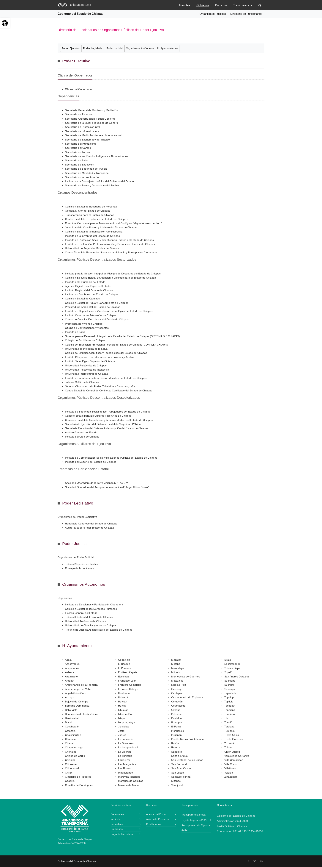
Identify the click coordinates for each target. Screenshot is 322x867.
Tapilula (228, 701)
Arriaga (69, 697)
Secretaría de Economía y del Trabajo (87, 139)
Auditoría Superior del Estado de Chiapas (89, 527)
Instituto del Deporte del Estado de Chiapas (90, 461)
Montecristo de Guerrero (185, 676)
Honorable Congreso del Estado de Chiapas (91, 523)
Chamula (70, 739)
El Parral (176, 726)
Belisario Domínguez (77, 705)
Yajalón (228, 772)
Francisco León (127, 680)
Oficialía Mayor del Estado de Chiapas (87, 210)
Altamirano (71, 676)
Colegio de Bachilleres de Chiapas (85, 340)
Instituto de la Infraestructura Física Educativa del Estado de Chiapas (105, 378)
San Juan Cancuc (181, 768)
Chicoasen (71, 764)
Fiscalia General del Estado (81, 612)
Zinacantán (231, 776)
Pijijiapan (176, 734)
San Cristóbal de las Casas (187, 759)
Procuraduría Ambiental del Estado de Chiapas (92, 306)
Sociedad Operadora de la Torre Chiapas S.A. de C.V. (96, 482)
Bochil (68, 722)
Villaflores (230, 768)
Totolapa (229, 726)
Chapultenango (74, 747)
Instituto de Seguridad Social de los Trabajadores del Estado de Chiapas (107, 411)
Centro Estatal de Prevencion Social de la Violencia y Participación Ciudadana (111, 252)
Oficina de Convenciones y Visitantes (87, 327)
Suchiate (229, 684)
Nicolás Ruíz (178, 684)
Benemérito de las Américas (81, 714)
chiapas (80, 4)
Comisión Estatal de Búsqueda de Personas (91, 206)
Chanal (69, 743)
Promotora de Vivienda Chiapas (83, 323)
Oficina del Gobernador (79, 89)
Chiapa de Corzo (75, 755)
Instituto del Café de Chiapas (82, 436)
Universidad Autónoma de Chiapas (85, 621)
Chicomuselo (72, 768)
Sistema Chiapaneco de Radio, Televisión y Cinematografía (100, 386)
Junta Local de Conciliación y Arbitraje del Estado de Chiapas (101, 227)
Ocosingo (176, 689)
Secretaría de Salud (77, 160)
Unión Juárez (232, 751)
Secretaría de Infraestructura (82, 131)
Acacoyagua (72, 663)
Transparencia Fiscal (193, 814)
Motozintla (177, 680)
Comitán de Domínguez (79, 785)
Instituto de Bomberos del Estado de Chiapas (91, 294)
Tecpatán (229, 705)
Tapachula (230, 693)
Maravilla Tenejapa (129, 776)
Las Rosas (124, 768)
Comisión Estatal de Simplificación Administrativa (93, 231)
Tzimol (228, 747)
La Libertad (125, 751)
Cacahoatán (72, 726)
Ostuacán (177, 701)
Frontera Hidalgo (128, 689)
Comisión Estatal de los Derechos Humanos (91, 608)
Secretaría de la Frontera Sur (82, 177)
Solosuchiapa (232, 668)
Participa (221, 5)
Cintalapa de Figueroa (78, 776)
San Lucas (177, 772)
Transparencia (242, 5)
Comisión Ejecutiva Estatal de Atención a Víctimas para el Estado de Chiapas (110, 277)
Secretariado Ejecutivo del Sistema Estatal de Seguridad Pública (103, 424)
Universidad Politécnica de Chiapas (86, 365)
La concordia (125, 739)
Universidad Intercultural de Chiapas (86, 373)
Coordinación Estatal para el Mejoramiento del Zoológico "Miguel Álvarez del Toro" (113, 223)
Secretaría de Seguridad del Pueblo (86, 168)
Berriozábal (71, 718)
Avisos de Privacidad (158, 819)
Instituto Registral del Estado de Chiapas (89, 290)
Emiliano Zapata (127, 672)
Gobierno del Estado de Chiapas (80, 13)
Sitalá (227, 659)
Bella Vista (71, 709)
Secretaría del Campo (78, 147)
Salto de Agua (179, 755)
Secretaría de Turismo (78, 152)
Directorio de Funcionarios (246, 13)
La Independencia (128, 747)
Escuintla (123, 676)
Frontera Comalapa (129, 684)
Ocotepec (177, 693)
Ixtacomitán (125, 714)
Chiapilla (70, 759)
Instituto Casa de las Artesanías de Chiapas (90, 315)
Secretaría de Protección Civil (82, 126)
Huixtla (122, 705)
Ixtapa (121, 718)
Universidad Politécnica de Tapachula (87, 369)
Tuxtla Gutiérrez (233, 739)
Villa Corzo (230, 764)
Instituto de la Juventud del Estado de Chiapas (92, 235)
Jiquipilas (123, 726)
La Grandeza (126, 743)
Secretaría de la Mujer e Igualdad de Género (91, 122)
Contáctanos (153, 824)
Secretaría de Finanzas (79, 114)
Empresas (117, 828)
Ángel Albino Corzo (76, 693)
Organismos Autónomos (140, 48)
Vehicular (116, 819)
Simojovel (177, 785)
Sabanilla (176, 751)
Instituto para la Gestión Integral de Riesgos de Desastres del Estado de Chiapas (113, 273)
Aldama (69, 672)
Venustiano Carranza (236, 755)
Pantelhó (176, 718)
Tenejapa (229, 709)
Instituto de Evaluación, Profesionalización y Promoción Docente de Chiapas (110, 244)
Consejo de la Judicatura (79, 568)
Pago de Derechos (122, 833)
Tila (226, 718)
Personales (117, 814)
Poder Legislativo (93, 48)
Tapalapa (229, 697)
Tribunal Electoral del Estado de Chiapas (89, 617)
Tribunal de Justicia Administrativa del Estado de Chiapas (98, 629)
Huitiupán (123, 697)
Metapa (175, 663)
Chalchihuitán (73, 734)
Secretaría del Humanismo (81, 143)
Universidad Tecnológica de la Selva (86, 348)
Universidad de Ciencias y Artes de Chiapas (90, 625)
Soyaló (228, 672)
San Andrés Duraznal (236, 676)
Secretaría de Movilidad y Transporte (87, 172)
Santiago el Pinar (181, 776)
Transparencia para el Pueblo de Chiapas (89, 214)
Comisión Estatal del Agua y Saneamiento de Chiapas (96, 302)
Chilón (68, 772)
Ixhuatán (123, 709)
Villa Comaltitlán (233, 759)
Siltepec (176, 780)
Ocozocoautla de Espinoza (187, 697)
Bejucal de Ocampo (76, 701)
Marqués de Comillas (130, 780)
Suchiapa (229, 680)
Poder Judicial (114, 48)
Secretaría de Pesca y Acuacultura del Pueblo (92, 185)
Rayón (175, 743)
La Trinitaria (125, 755)
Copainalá (124, 659)
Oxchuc (175, 709)
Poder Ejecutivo (71, 48)
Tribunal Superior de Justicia (82, 564)
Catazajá (70, 730)
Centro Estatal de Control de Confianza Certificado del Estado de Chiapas (108, 390)
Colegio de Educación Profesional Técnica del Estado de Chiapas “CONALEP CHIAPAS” (117, 344)
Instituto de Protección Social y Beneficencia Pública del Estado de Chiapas (109, 239)
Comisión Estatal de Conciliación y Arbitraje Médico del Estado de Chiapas (109, 419)
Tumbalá (229, 730)
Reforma (176, 747)
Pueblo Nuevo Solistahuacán (188, 739)
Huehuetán (124, 693)
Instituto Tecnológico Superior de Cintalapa (90, 361)
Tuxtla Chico (231, 734)
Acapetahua (72, 668)
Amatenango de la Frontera (81, 684)
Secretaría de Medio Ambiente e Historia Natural (93, 135)
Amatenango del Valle (78, 689)
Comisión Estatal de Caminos (82, 298)
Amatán (69, 680)
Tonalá (228, 722)
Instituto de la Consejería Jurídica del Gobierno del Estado (99, 181)
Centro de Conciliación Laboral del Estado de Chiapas (97, 319)
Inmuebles (117, 824)
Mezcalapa (177, 668)
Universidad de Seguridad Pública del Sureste (92, 248)
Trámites (184, 5)
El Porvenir (124, 668)
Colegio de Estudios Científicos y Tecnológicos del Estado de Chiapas (106, 352)
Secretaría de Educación (79, 164)
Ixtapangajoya (126, 722)
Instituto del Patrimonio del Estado (85, 281)
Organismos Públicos (213, 13)
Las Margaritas (127, 764)
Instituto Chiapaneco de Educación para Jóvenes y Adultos (99, 357)
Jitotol (121, 730)
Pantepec (176, 722)
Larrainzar (124, 759)
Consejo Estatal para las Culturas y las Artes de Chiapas (98, 415)
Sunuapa (229, 689)
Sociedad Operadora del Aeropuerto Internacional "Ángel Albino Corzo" (107, 487)
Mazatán (176, 659)
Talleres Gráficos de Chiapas (82, 382)
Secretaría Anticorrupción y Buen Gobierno (90, 118)
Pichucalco (177, 730)
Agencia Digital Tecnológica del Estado (88, 286)
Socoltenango (232, 663)
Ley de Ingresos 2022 (194, 819)
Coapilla (70, 780)
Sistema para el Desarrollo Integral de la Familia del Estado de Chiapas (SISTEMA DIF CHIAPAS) (122, 336)
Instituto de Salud (75, 331)
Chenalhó (70, 751)
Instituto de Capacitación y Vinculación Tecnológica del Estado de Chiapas (108, 311)
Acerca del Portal (156, 814)
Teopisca (229, 714)
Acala (68, 659)
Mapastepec (125, 772)
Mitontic (175, 672)
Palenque (176, 714)
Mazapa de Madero (129, 785)
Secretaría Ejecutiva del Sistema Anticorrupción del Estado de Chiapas (106, 428)
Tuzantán (229, 743)
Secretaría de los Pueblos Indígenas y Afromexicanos (96, 156)
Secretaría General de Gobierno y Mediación (91, 110)
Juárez (122, 734)
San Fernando (179, 764)
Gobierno (202, 5)
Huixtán (122, 701)
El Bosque (124, 663)
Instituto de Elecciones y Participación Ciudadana (94, 604)
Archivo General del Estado (81, 432)
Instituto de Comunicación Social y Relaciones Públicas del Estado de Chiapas (111, 457)
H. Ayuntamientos (167, 48)
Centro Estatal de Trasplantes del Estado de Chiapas (96, 219)
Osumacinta (178, 705)
